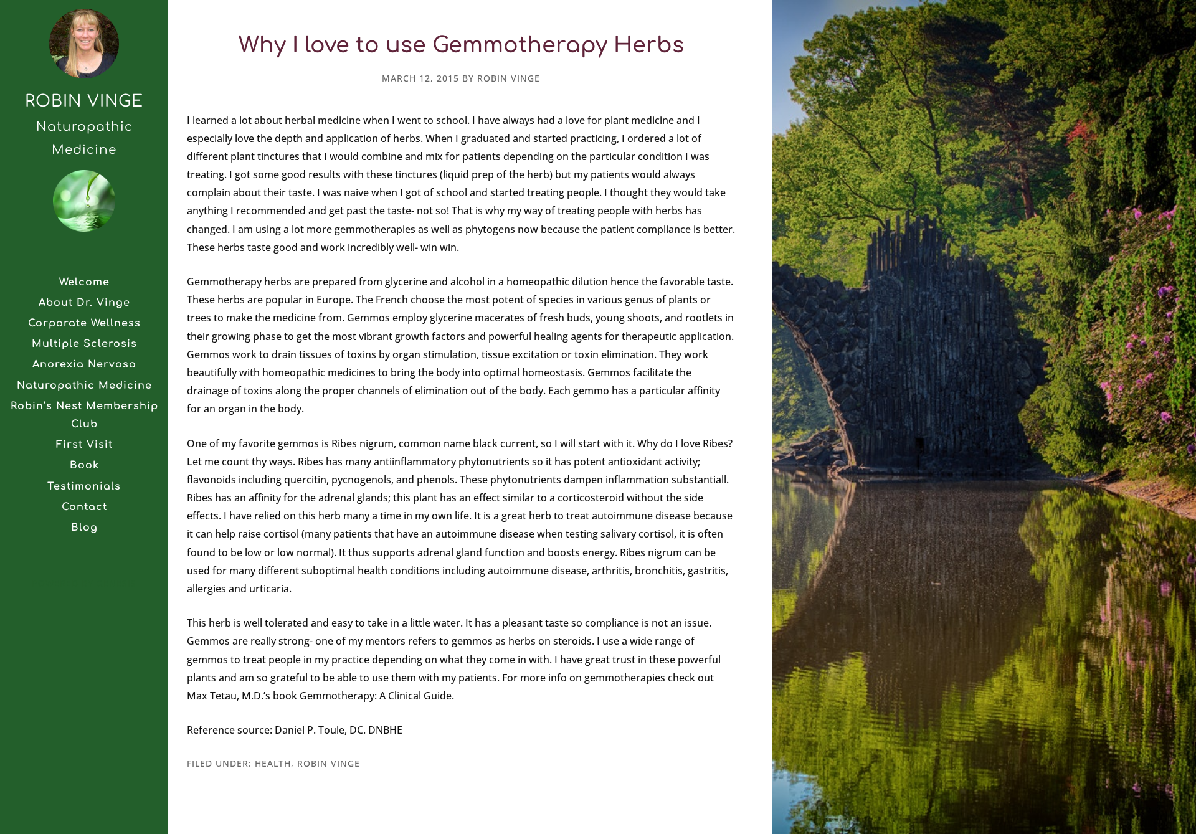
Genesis (116, 583)
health (273, 763)
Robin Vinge (84, 101)
